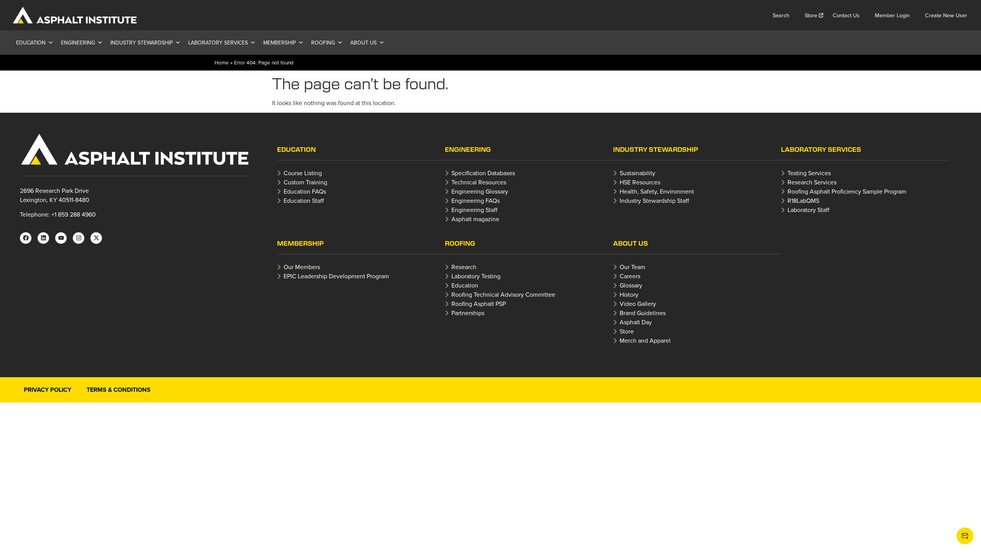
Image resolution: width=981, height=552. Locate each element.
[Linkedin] (43, 238)
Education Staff (304, 200)
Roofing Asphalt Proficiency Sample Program (846, 191)
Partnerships (467, 313)
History (629, 294)
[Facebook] (25, 238)
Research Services (812, 182)
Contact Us (846, 15)
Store (811, 15)
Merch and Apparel (645, 340)
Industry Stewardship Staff (654, 200)
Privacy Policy (47, 389)
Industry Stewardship (141, 42)
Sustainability (637, 173)
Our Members (302, 267)
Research (463, 267)
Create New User (946, 15)
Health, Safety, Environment (657, 191)
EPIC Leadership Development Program (336, 276)
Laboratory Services (218, 42)
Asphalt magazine (475, 219)
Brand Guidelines (643, 313)
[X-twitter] (96, 238)
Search (781, 15)
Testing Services (809, 173)
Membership (279, 42)
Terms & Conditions (119, 389)
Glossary (631, 285)
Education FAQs (305, 191)
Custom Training (305, 182)
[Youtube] (61, 238)
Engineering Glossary (479, 191)
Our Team (632, 267)
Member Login (892, 15)
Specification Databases (483, 173)
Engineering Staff (474, 209)
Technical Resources (478, 182)
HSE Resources (640, 182)
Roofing (323, 42)
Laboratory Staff (808, 209)
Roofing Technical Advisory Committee (503, 294)
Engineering (78, 42)
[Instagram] (78, 238)
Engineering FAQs (475, 200)
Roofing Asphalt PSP (478, 303)
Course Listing (303, 173)
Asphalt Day (636, 322)
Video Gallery (638, 303)
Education (31, 42)
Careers (630, 276)
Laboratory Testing (475, 276)
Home (222, 62)
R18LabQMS (803, 200)
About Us (363, 42)
